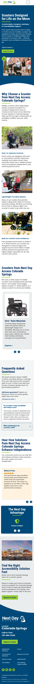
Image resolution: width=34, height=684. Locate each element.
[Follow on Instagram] (10, 669)
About (19, 649)
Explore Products (7, 47)
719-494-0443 (8, 635)
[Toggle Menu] (28, 2)
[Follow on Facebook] (3, 669)
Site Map (10, 681)
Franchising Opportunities (22, 663)
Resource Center (23, 654)
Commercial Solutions (6, 655)
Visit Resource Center (8, 399)
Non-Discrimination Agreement (21, 681)
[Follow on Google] (13, 669)
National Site (21, 659)
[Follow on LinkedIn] (6, 669)
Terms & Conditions (7, 679)
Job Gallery (6, 663)
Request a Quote (10, 642)
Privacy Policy (16, 679)
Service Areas (6, 659)
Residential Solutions (5, 650)
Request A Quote (8, 51)
